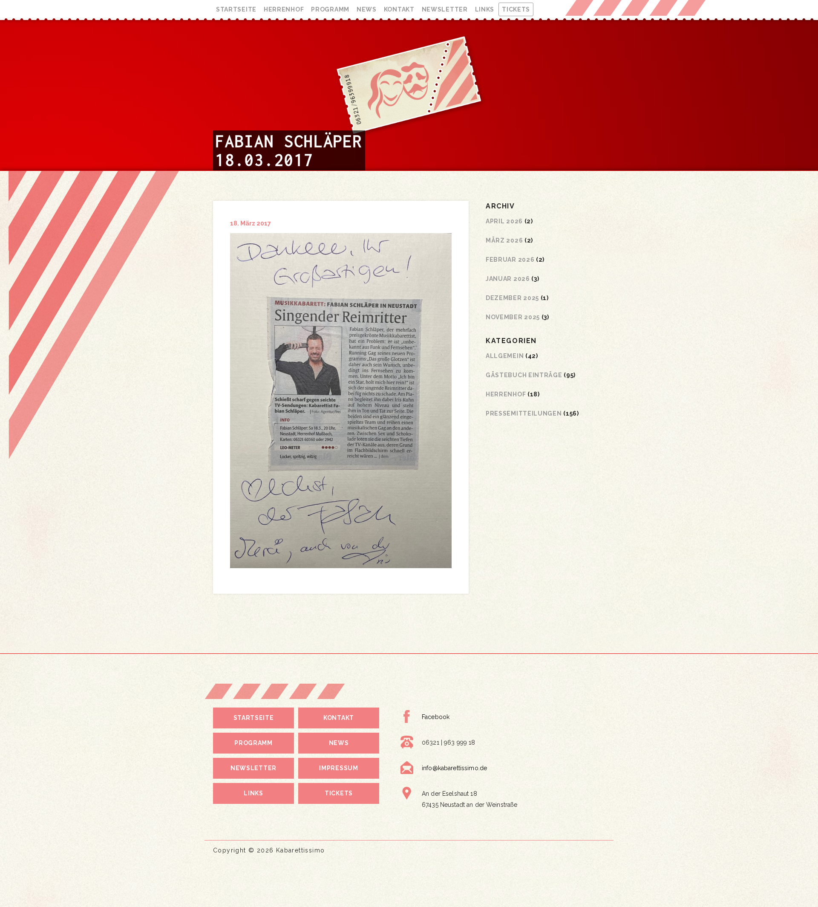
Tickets (516, 9)
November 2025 (513, 317)
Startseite (236, 9)
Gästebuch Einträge (524, 375)
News (367, 9)
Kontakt (399, 9)
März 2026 (504, 240)
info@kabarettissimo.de (454, 768)
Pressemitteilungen (524, 413)
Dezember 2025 (512, 298)
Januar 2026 (508, 278)
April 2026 (504, 221)
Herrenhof (284, 9)
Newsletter (445, 9)
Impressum (338, 768)
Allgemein (505, 355)
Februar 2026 (510, 259)
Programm (330, 9)
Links (485, 9)
